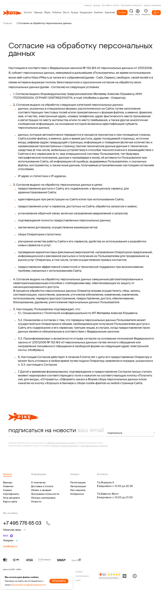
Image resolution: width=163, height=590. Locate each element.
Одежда (38, 12)
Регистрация (77, 482)
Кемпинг (98, 12)
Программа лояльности (131, 6)
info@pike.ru (10, 546)
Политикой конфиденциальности (29, 585)
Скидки (122, 12)
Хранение (110, 12)
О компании (38, 482)
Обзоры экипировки (43, 497)
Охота (66, 12)
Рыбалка (56, 12)
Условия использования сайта (82, 576)
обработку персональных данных (61, 443)
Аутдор (74, 12)
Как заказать (78, 490)
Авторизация (78, 486)
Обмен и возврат (41, 490)
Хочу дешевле (11, 497)
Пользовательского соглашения (94, 446)
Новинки (88, 6)
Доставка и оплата (110, 6)
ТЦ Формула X (105, 482)
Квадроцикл (86, 12)
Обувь (47, 12)
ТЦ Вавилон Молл (108, 493)
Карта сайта (10, 501)
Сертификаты (11, 494)
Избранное (77, 494)
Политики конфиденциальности (64, 446)
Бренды (96, 6)
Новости (36, 501)
